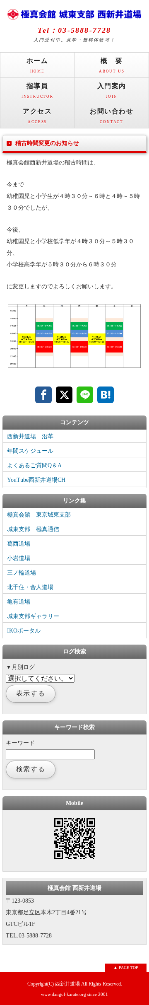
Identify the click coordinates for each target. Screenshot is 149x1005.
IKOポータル (24, 631)
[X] (64, 395)
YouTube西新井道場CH (36, 480)
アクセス (37, 116)
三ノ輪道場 (21, 573)
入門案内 (111, 90)
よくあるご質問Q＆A (34, 465)
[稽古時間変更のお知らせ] (74, 368)
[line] (85, 395)
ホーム (37, 65)
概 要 (111, 65)
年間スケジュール (30, 451)
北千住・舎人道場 (30, 587)
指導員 (37, 90)
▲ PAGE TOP (125, 967)
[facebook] (43, 395)
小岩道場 (18, 558)
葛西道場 (18, 544)
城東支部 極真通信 (33, 529)
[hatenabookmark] (105, 395)
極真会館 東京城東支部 (39, 515)
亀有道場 (18, 602)
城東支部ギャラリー (33, 616)
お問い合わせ (112, 116)
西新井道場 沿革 (30, 436)
